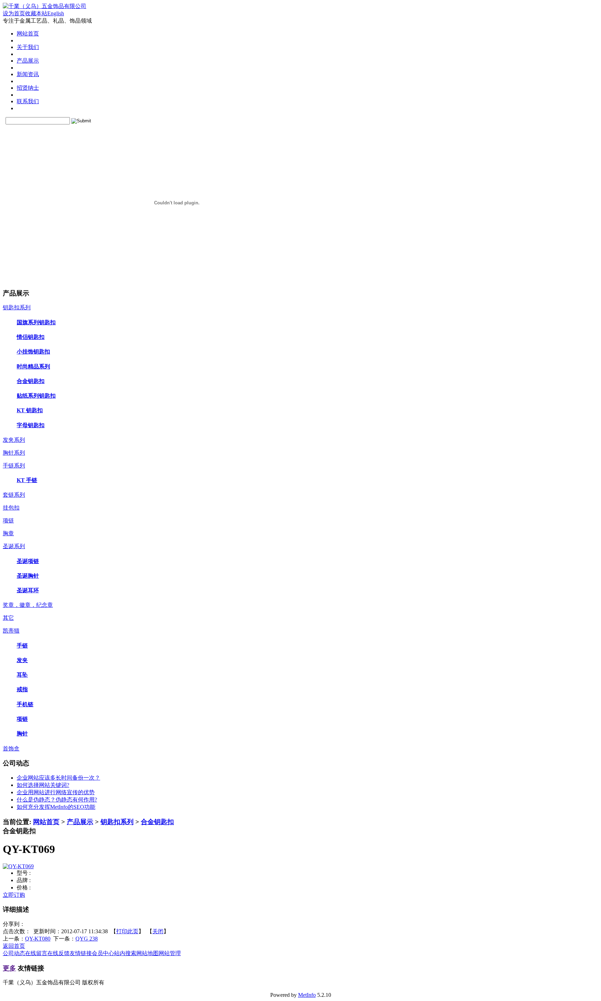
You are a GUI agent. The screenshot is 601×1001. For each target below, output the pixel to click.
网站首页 (46, 821)
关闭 (157, 931)
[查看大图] (18, 866)
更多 (9, 968)
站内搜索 (125, 953)
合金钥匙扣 (157, 821)
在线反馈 (58, 953)
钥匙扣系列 (117, 821)
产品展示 (80, 821)
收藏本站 (36, 13)
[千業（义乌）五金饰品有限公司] (44, 6)
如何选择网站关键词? (43, 785)
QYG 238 (86, 939)
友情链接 (81, 953)
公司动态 (14, 953)
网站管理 (170, 953)
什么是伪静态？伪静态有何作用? (57, 800)
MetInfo (307, 995)
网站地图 (147, 953)
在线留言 (36, 953)
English (55, 13)
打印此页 (127, 931)
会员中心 (103, 953)
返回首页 (14, 946)
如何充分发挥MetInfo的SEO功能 (56, 807)
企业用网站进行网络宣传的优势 (56, 792)
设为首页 (14, 13)
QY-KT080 (37, 939)
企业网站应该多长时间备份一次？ (58, 778)
